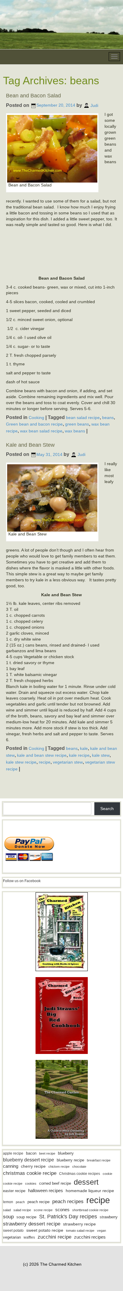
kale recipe (79, 755)
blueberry (66, 1153)
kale (84, 748)
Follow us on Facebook (22, 881)
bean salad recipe (83, 417)
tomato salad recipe (80, 1230)
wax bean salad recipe (41, 431)
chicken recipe (59, 1166)
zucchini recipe (54, 1237)
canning (10, 1166)
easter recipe (14, 1191)
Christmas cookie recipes (79, 1174)
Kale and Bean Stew (30, 445)
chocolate (79, 1166)
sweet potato (13, 1230)
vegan (101, 1230)
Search (107, 808)
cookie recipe (12, 1183)
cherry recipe (33, 1166)
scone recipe (43, 1210)
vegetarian (12, 1237)
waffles (29, 1237)
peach (20, 1202)
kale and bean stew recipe (42, 755)
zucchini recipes (90, 1236)
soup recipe (26, 1217)
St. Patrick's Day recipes (68, 1217)
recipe (44, 762)
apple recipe (13, 1153)
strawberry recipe (79, 1224)
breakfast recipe (98, 1160)
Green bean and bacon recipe (34, 424)
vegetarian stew (68, 762)
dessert (86, 1182)
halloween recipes (45, 1190)
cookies (30, 1183)
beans (108, 417)
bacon (31, 1153)
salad (7, 1210)
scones (62, 1209)
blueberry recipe (70, 1160)
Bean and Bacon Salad (33, 96)
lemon (8, 1202)
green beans (77, 424)
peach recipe (38, 1202)
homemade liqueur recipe (90, 1190)
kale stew (101, 755)
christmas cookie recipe (29, 1173)
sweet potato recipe (44, 1230)
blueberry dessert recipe (28, 1159)
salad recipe (22, 1210)
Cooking (36, 417)
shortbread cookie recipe (90, 1210)
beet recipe (47, 1153)
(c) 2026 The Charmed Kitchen (52, 1264)
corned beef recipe (55, 1183)
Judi (94, 105)
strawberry (109, 1217)
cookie (107, 1173)
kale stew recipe (21, 762)
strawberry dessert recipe (31, 1224)
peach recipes (68, 1201)
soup (8, 1217)
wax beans (75, 431)
